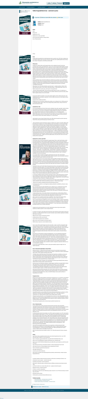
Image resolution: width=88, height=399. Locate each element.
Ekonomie (37, 384)
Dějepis (35, 384)
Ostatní (65, 7)
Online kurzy (62, 390)
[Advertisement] (49, 14)
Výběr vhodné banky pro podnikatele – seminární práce (45, 381)
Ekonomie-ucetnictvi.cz (30, 2)
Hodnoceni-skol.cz (53, 390)
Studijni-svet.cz (26, 390)
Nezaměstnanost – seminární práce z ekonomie (43, 379)
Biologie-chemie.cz (48, 390)
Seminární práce (42, 384)
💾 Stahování (27, 10)
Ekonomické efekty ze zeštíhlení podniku (42, 380)
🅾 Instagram (22, 10)
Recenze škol (60, 7)
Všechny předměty (22, 7)
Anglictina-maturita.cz (36, 390)
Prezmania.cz (58, 390)
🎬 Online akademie (24, 11)
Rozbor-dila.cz (31, 390)
